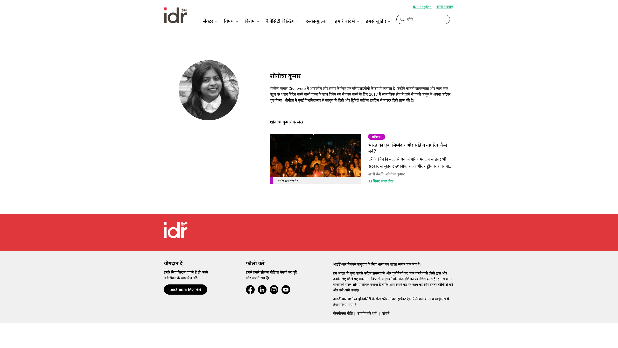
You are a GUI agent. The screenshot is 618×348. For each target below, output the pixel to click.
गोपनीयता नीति (343, 314)
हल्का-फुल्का (316, 22)
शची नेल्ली (375, 174)
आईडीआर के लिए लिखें (185, 290)
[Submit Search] (402, 19)
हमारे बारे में (345, 22)
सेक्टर (208, 22)
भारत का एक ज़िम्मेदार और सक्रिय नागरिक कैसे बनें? (407, 148)
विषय (229, 22)
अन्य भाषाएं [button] (444, 7)
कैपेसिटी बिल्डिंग (280, 22)
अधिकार (376, 137)
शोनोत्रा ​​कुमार (395, 174)
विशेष (250, 22)
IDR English (422, 7)
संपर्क (385, 314)
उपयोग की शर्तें (367, 314)
